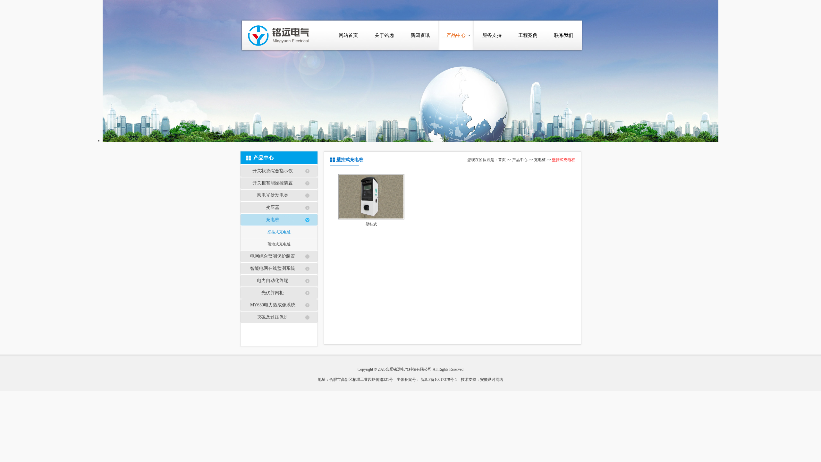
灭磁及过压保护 (272, 317)
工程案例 (527, 35)
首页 (502, 160)
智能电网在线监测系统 (272, 268)
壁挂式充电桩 (279, 232)
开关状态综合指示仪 (272, 170)
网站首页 (348, 35)
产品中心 (456, 35)
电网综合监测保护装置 (272, 256)
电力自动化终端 (272, 280)
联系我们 (563, 35)
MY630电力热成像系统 (272, 305)
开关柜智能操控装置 (272, 183)
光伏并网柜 (272, 292)
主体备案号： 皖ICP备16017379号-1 (427, 379)
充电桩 (272, 219)
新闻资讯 (420, 35)
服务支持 (492, 35)
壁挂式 (371, 224)
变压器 (272, 207)
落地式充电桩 (279, 244)
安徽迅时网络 (491, 379)
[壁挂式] (371, 196)
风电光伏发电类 (272, 195)
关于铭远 (384, 35)
